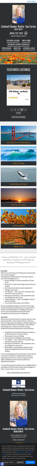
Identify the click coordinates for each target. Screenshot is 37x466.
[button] (2, 464)
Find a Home (26, 40)
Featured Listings (13, 40)
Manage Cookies (8, 462)
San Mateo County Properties (18, 44)
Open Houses (6, 48)
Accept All (30, 462)
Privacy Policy (21, 452)
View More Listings (18, 117)
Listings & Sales (29, 48)
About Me (17, 48)
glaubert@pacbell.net (18, 36)
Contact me (18, 443)
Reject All (20, 462)
